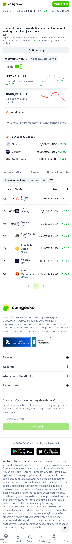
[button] (43, 58)
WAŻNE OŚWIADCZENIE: (17, 461)
